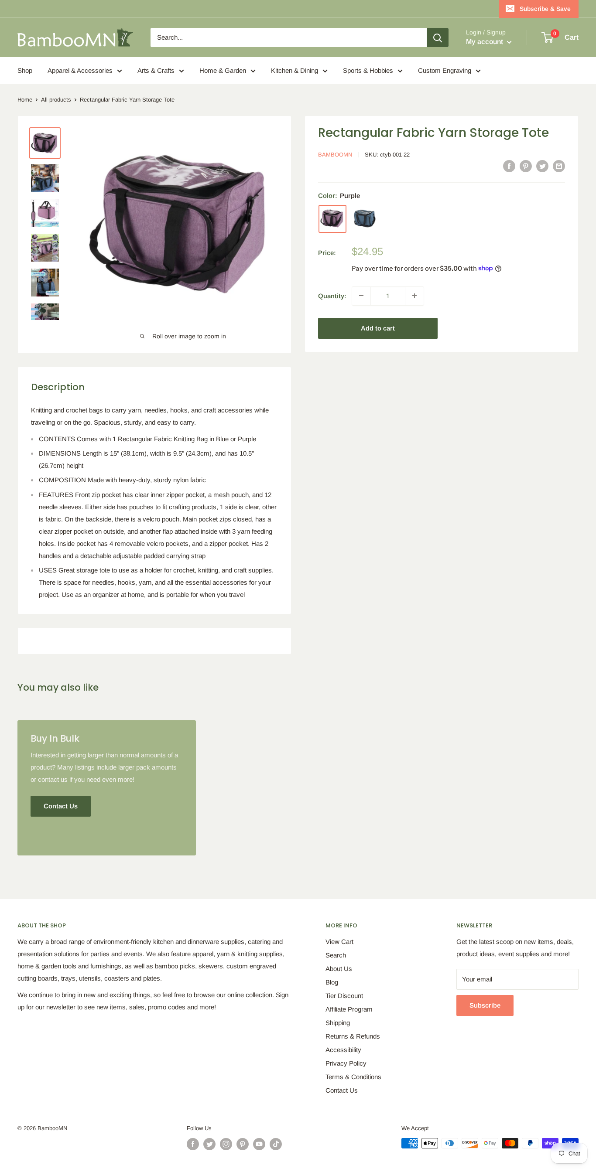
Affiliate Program (349, 1009)
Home (24, 99)
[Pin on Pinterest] (526, 166)
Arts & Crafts (156, 70)
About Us (338, 968)
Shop (24, 70)
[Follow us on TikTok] (276, 1144)
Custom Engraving (444, 70)
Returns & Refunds (352, 1036)
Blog (331, 982)
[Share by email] (559, 166)
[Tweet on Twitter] (542, 166)
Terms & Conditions (353, 1076)
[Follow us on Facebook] (193, 1144)
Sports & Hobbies (368, 70)
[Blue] (365, 218)
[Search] (438, 37)
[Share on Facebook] (509, 166)
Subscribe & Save (545, 8)
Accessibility (343, 1049)
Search (335, 955)
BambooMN (335, 154)
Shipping (337, 1022)
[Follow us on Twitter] (209, 1144)
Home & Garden (222, 70)
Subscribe (484, 1005)
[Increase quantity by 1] (414, 295)
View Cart (339, 941)
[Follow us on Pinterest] (242, 1144)
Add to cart (378, 327)
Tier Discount (344, 995)
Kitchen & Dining (294, 70)
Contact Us (341, 1090)
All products (56, 99)
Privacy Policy (346, 1063)
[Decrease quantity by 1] (361, 295)
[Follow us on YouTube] (259, 1144)
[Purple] (332, 218)
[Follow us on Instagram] (226, 1144)
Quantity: (332, 295)
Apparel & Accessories (80, 70)
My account (485, 41)
